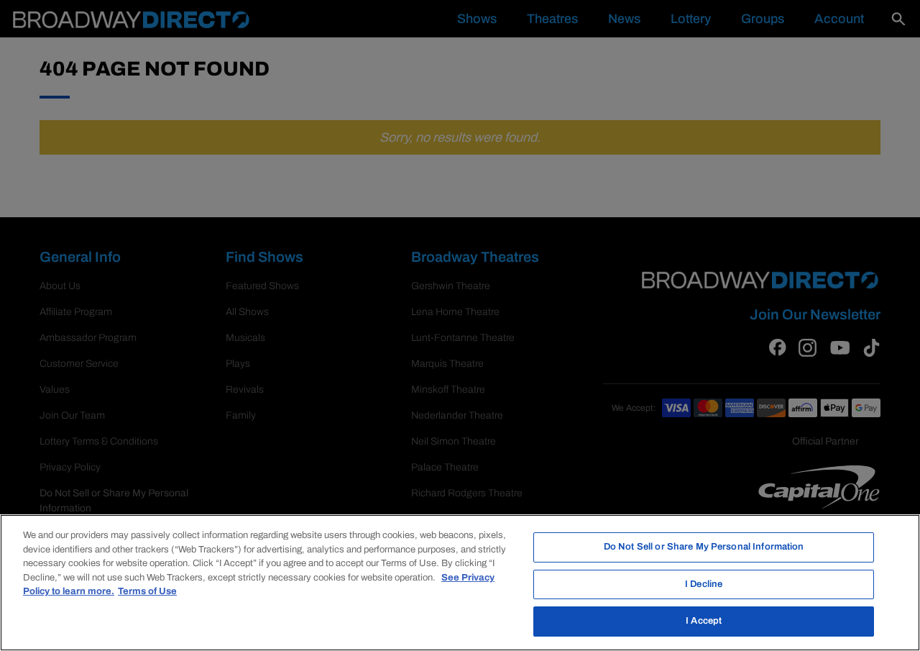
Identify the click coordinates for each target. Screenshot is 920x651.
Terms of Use (147, 591)
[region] (460, 582)
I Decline (703, 584)
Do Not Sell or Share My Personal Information (704, 547)
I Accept (704, 621)
